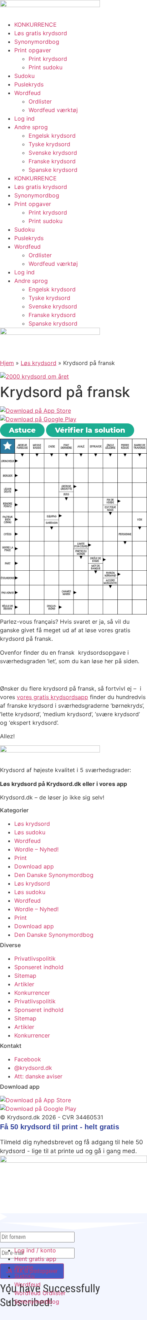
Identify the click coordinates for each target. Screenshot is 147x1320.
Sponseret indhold (39, 967)
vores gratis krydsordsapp (52, 697)
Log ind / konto (35, 1250)
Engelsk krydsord (52, 135)
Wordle (23, 1267)
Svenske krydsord (53, 152)
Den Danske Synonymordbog (53, 874)
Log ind (24, 118)
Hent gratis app (35, 1258)
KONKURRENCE (35, 24)
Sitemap (25, 975)
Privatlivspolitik (35, 958)
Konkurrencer (32, 992)
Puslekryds (29, 84)
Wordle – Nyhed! (36, 849)
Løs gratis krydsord (40, 33)
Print (20, 857)
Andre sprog (31, 127)
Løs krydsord (38, 362)
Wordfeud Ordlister (40, 1293)
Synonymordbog (36, 41)
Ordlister (40, 101)
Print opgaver (32, 50)
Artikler (24, 984)
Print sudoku (45, 67)
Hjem (7, 362)
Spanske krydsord (53, 169)
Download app (34, 866)
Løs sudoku (29, 832)
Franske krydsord (52, 161)
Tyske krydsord (49, 144)
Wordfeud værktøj (53, 109)
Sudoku (24, 75)
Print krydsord (48, 58)
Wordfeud (27, 92)
